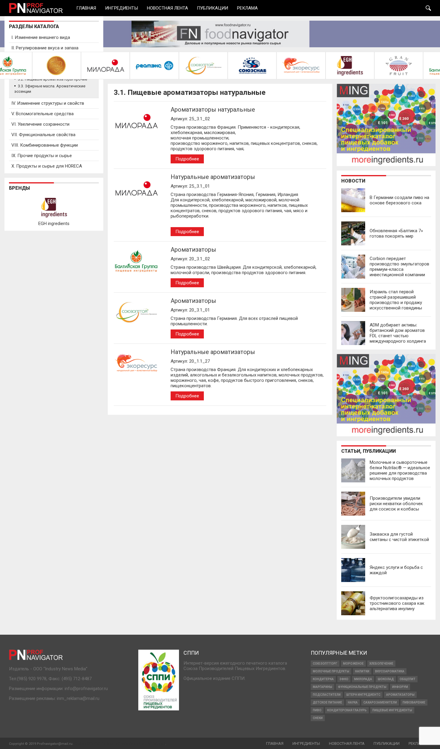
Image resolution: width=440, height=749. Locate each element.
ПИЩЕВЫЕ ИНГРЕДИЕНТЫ (392, 710)
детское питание (327, 702)
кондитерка (323, 679)
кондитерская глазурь (347, 710)
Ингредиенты (121, 8)
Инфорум (400, 687)
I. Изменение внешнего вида (40, 37)
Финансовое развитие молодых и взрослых (119, 743)
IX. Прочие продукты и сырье (41, 155)
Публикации (212, 8)
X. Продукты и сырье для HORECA (46, 166)
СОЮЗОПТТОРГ (325, 663)
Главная (86, 8)
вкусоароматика (389, 671)
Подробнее (187, 159)
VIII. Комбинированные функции (44, 145)
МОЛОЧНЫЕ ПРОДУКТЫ (331, 671)
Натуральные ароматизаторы (213, 176)
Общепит (407, 679)
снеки (318, 718)
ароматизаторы (400, 694)
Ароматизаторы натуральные (213, 109)
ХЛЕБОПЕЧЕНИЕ (381, 663)
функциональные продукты (362, 687)
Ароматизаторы (193, 249)
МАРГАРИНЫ (322, 687)
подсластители (327, 694)
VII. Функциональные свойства (43, 134)
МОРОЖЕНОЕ (353, 663)
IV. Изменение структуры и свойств (47, 103)
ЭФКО (343, 679)
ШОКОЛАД (386, 679)
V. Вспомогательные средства (42, 113)
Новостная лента (167, 8)
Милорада (363, 679)
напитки (362, 671)
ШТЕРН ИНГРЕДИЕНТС (363, 694)
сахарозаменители (380, 702)
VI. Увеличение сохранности (40, 124)
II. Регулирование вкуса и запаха (44, 48)
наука (353, 702)
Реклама (247, 8)
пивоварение (414, 702)
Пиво (317, 710)
